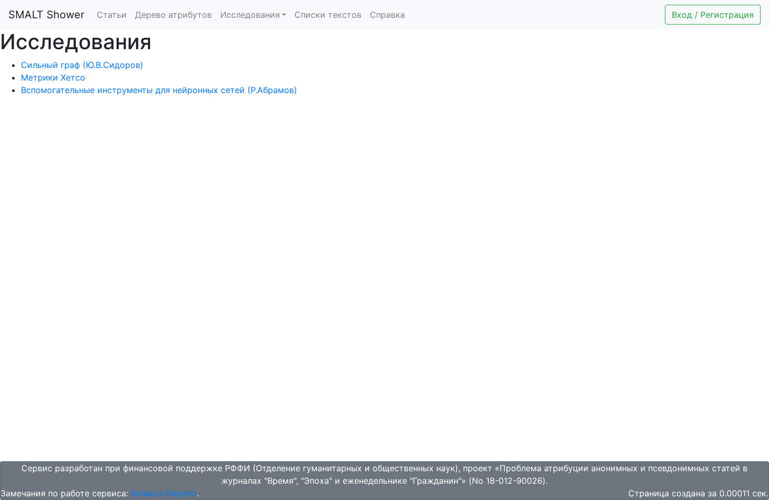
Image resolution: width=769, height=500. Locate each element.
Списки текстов (328, 14)
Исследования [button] (250, 14)
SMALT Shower (46, 14)
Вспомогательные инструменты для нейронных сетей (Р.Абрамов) (159, 90)
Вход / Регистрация (713, 14)
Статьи (112, 14)
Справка (387, 14)
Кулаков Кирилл (164, 493)
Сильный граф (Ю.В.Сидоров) (82, 65)
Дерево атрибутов (173, 14)
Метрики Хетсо (53, 77)
